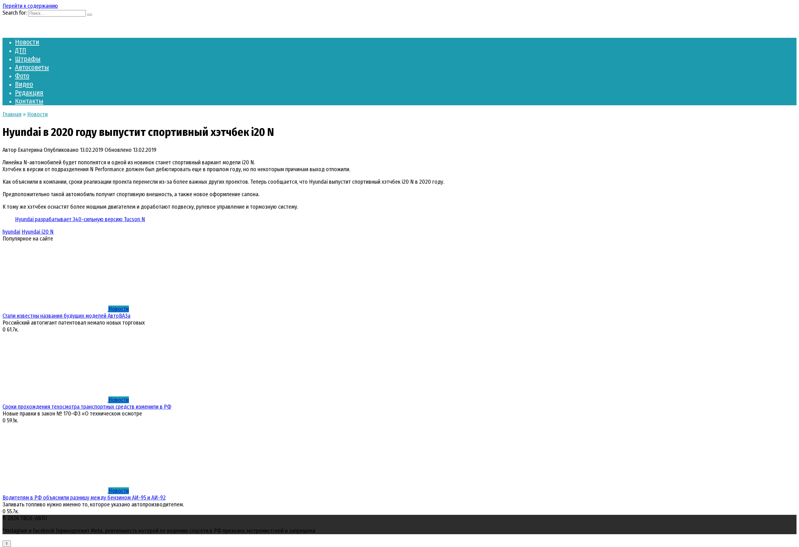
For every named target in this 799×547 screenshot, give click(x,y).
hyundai (11, 231)
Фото (22, 76)
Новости (27, 42)
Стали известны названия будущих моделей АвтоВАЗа (66, 315)
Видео (24, 84)
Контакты (29, 101)
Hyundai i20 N (38, 231)
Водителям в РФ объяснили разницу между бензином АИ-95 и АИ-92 (84, 497)
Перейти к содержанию (30, 5)
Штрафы (28, 59)
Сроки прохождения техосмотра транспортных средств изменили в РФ (86, 406)
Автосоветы (32, 67)
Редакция (29, 92)
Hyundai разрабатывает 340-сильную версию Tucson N (80, 219)
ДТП (20, 50)
